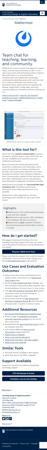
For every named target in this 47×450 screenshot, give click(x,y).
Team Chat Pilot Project (29, 324)
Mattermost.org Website (15, 335)
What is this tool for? (10, 95)
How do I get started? (28, 95)
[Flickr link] (10, 419)
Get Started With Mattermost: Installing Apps (23, 314)
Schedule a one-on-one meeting (23, 379)
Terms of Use (24, 443)
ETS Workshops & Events (23, 373)
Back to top (6, 390)
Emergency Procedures (10, 443)
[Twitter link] (3, 419)
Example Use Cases (10, 98)
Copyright (34, 443)
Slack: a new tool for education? (17, 337)
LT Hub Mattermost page (15, 261)
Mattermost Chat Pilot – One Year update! (21, 340)
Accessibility (6, 446)
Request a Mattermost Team (23, 251)
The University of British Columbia (17, 4)
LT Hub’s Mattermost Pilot (21, 283)
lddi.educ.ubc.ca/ (14, 410)
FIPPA (22, 223)
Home (16, 18)
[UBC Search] (42, 2)
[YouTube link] (7, 419)
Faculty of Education (8, 18)
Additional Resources (27, 98)
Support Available (15, 100)
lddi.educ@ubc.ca (13, 412)
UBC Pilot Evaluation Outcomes (21, 291)
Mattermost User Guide (14, 343)
